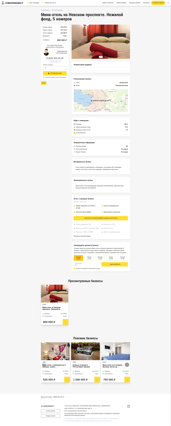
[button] (127, 42)
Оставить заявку (158, 3)
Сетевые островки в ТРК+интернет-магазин (81, 366)
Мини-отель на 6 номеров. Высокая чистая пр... (113, 366)
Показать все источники (82, 236)
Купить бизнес (121, 3)
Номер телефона (48, 65)
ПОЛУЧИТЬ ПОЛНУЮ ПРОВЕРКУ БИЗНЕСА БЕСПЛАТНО (100, 218)
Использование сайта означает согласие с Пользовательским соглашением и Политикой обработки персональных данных (92, 414)
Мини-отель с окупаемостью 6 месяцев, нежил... (54, 366)
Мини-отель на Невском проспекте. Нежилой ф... (51, 308)
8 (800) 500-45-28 (54, 58)
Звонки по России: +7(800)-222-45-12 (52, 397)
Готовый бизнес (45, 10)
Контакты (146, 3)
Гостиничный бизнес (57, 10)
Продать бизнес (134, 3)
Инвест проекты (107, 3)
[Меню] (168, 3)
